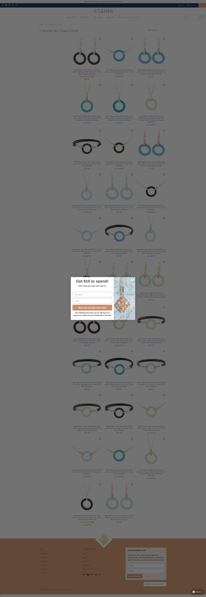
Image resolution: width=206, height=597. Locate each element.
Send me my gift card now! (92, 307)
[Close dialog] (132, 280)
